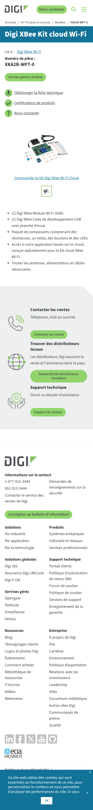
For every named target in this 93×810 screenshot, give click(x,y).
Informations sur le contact (28, 475)
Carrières (56, 651)
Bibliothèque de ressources (18, 675)
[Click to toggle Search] (74, 9)
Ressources (14, 630)
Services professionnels (68, 547)
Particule (12, 605)
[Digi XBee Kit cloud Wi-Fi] (46, 191)
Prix (52, 644)
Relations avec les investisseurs (63, 675)
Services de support (65, 599)
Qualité (55, 725)
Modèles (60, 23)
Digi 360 (11, 566)
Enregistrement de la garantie (66, 609)
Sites (53, 691)
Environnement (61, 658)
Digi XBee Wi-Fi (29, 52)
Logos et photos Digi (21, 651)
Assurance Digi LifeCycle (24, 573)
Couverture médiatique (68, 698)
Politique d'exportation (68, 665)
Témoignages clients (21, 644)
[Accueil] (17, 9)
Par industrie (15, 534)
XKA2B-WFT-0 (79, 23)
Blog (8, 637)
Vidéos (10, 691)
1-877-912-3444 (17, 481)
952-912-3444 (16, 488)
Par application (17, 541)
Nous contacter (51, 9)
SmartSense (15, 612)
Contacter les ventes (49, 334)
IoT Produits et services (35, 23)
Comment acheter (19, 665)
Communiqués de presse (63, 715)
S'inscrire (12, 684)
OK (46, 801)
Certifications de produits (34, 103)
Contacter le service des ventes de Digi (24, 498)
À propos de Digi (62, 637)
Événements (15, 658)
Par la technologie (19, 547)
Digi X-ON (12, 580)
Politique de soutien (65, 592)
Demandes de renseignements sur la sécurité (67, 487)
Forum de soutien (63, 586)
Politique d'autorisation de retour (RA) (68, 576)
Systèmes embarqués (66, 534)
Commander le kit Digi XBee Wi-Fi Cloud (46, 178)
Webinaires (14, 698)
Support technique (65, 559)
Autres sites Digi (62, 705)
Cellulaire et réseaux (65, 541)
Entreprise (58, 630)
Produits (56, 527)
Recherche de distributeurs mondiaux (59, 376)
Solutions (13, 527)
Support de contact (48, 412)
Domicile (10, 23)
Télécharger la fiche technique (38, 92)
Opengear (13, 598)
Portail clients (60, 566)
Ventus (10, 619)
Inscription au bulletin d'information (38, 514)
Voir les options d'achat (25, 77)
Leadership (58, 684)
